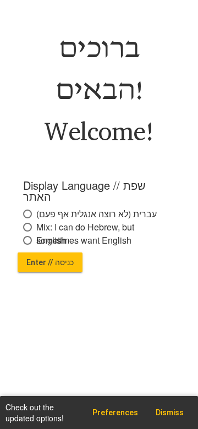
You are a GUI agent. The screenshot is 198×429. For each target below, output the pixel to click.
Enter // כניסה (50, 262)
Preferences (115, 412)
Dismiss (170, 412)
